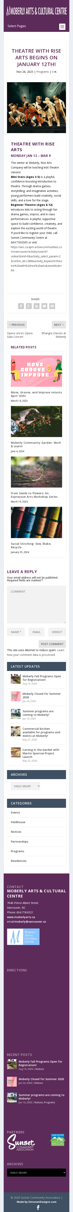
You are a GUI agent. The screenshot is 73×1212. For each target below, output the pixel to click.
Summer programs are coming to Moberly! (38, 713)
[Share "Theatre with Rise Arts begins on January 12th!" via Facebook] (21, 306)
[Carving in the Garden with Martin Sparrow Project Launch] (16, 752)
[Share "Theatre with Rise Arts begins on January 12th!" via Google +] (29, 306)
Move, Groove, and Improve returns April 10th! (36, 394)
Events (15, 812)
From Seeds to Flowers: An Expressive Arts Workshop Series (34, 495)
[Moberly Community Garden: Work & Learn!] (36, 421)
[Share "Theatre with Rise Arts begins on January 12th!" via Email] (44, 306)
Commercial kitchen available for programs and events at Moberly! (41, 732)
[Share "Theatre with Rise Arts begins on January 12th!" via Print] (52, 306)
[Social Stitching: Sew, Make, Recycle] (36, 522)
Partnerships (19, 841)
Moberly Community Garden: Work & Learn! (36, 444)
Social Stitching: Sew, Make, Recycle (31, 545)
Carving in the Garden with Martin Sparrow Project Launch (41, 753)
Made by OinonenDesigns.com (36, 1202)
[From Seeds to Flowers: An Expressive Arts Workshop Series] (36, 472)
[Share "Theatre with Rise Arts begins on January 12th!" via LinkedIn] (36, 306)
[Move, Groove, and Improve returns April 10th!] (36, 371)
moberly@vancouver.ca (30, 921)
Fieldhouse (18, 822)
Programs (42, 72)
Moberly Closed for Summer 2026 (42, 695)
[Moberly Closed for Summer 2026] (16, 696)
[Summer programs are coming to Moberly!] (16, 714)
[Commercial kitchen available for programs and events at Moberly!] (16, 731)
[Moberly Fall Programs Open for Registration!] (16, 679)
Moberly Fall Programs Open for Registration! (42, 678)
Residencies (18, 861)
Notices (16, 832)
